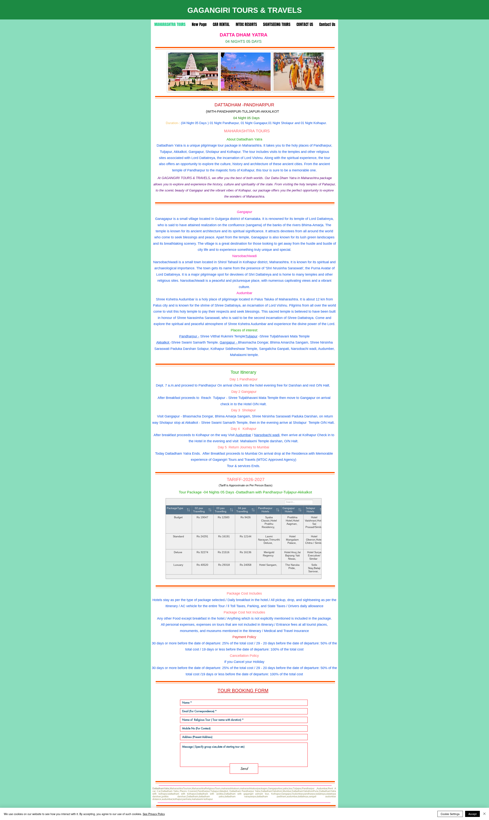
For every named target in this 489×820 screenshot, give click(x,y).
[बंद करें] (484, 814)
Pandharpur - (189, 336)
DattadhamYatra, (161, 788)
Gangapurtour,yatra (278, 788)
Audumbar (243, 435)
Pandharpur (308, 788)
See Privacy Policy (154, 814)
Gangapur (249, 392)
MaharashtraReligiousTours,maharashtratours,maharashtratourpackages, (230, 788)
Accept (472, 814)
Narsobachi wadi (266, 435)
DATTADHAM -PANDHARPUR (244, 104)
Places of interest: (244, 330)
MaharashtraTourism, (181, 788)
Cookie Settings (450, 814)
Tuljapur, (297, 788)
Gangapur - (229, 342)
